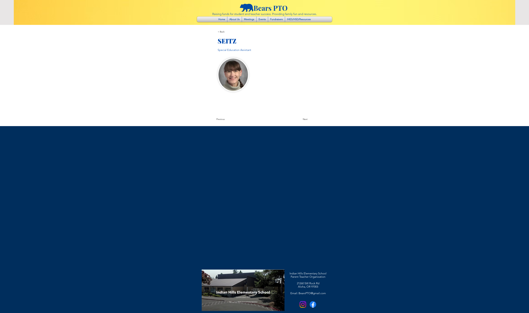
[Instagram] (303, 304)
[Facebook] (313, 304)
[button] (227, 32)
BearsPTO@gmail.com (312, 293)
